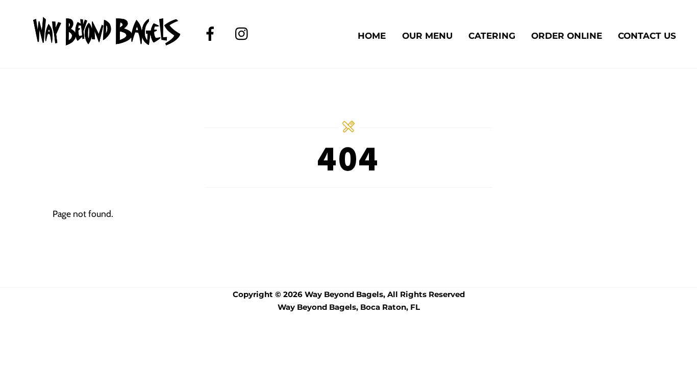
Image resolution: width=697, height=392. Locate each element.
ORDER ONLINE (566, 36)
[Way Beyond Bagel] (107, 43)
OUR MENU (427, 36)
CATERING (491, 36)
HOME (372, 36)
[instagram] (244, 33)
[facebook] (212, 33)
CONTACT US (647, 36)
